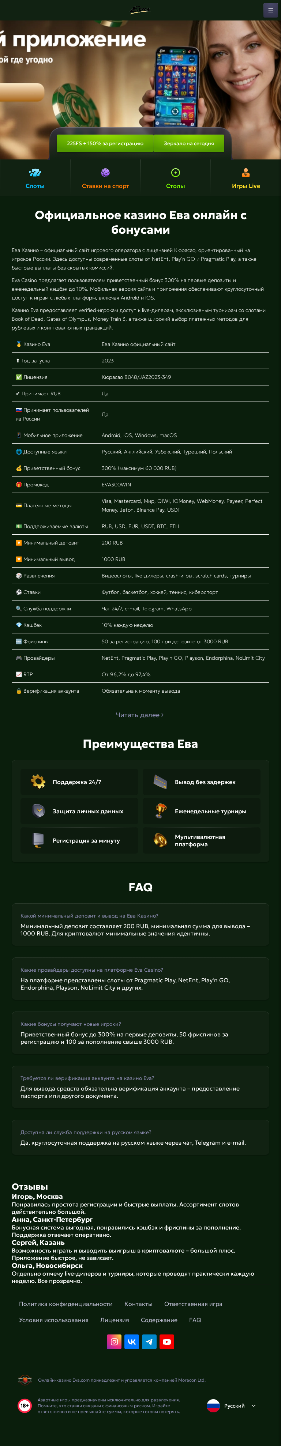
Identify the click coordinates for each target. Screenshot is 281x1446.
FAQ (195, 1319)
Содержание (159, 1319)
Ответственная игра (193, 1303)
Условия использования (54, 1319)
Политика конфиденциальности (66, 1303)
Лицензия (114, 1319)
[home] (140, 10)
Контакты (138, 1303)
